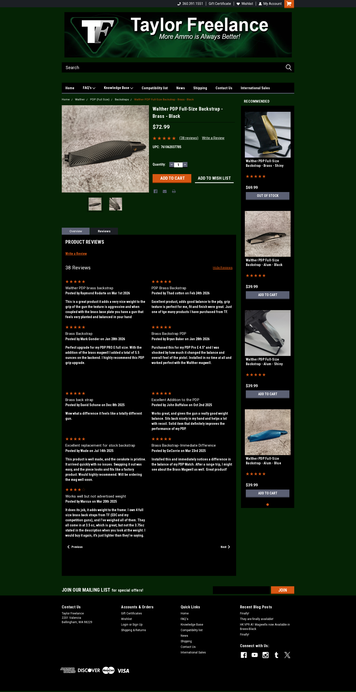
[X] (287, 655)
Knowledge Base (117, 88)
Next (144, 148)
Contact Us (224, 88)
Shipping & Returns (133, 630)
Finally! (244, 613)
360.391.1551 (192, 4)
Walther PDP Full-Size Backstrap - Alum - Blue (263, 461)
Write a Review (213, 138)
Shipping (200, 88)
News (180, 88)
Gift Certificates (131, 613)
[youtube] (255, 655)
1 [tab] (267, 504)
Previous (66, 148)
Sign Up (137, 624)
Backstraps (122, 99)
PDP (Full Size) (99, 99)
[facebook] (244, 655)
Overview (76, 231)
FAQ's (87, 88)
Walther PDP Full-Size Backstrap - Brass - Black (164, 99)
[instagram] (266, 655)
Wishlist (247, 4)
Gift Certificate (220, 4)
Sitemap (100, 687)
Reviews (104, 231)
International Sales (255, 88)
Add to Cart (267, 295)
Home (69, 88)
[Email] (165, 191)
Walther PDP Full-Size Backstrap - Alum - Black (264, 262)
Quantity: (159, 164)
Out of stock (268, 196)
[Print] (174, 191)
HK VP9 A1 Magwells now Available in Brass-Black (265, 627)
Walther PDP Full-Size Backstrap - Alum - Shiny (264, 361)
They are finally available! (256, 619)
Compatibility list (155, 88)
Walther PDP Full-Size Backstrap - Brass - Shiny (264, 163)
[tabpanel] (267, 156)
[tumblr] (276, 655)
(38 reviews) (188, 138)
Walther (80, 99)
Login (124, 624)
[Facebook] (155, 191)
